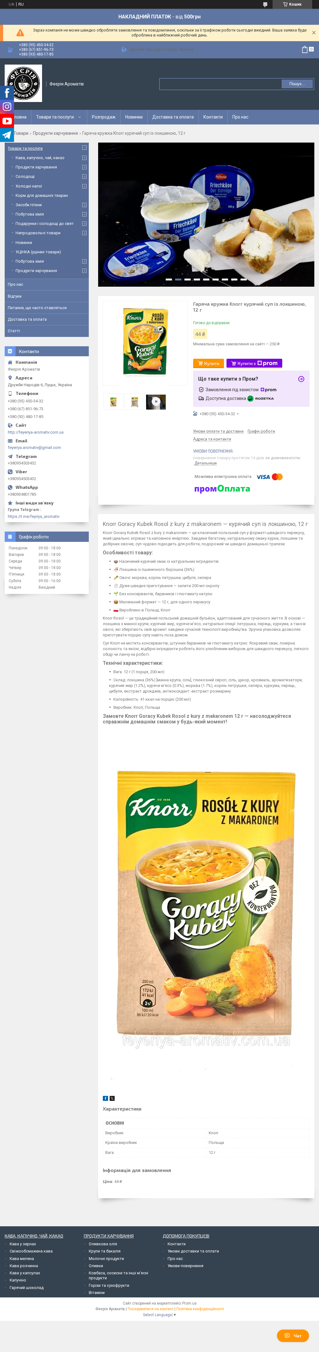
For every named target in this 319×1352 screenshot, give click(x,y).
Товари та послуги (55, 116)
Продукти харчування (55, 133)
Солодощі (25, 176)
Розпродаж (104, 116)
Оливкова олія (103, 1244)
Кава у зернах (23, 1244)
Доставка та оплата (173, 116)
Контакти (213, 116)
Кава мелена (22, 1258)
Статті (14, 330)
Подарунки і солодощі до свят (45, 223)
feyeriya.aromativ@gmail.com (34, 447)
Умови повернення (185, 1265)
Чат (298, 1335)
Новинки (134, 116)
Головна (18, 116)
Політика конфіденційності (200, 1309)
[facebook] (105, 1099)
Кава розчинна (24, 1265)
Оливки (96, 1265)
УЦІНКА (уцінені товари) (38, 252)
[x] (112, 1099)
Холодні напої (29, 186)
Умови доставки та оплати (193, 1251)
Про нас (240, 116)
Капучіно (18, 1280)
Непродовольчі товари (38, 233)
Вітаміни (97, 1292)
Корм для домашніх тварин (42, 195)
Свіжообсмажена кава (31, 1251)
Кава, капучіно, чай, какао (40, 157)
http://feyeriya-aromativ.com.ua (36, 432)
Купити (211, 363)
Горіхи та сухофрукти (109, 1285)
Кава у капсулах (25, 1273)
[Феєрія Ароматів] (23, 83)
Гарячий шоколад (27, 1287)
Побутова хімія (30, 214)
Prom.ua (189, 1303)
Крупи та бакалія (105, 1251)
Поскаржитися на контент (151, 1309)
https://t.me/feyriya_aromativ (34, 516)
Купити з (247, 363)
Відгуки (14, 296)
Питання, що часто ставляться (37, 307)
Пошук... (297, 83)
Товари (20, 133)
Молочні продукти (106, 1258)
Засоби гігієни (29, 204)
